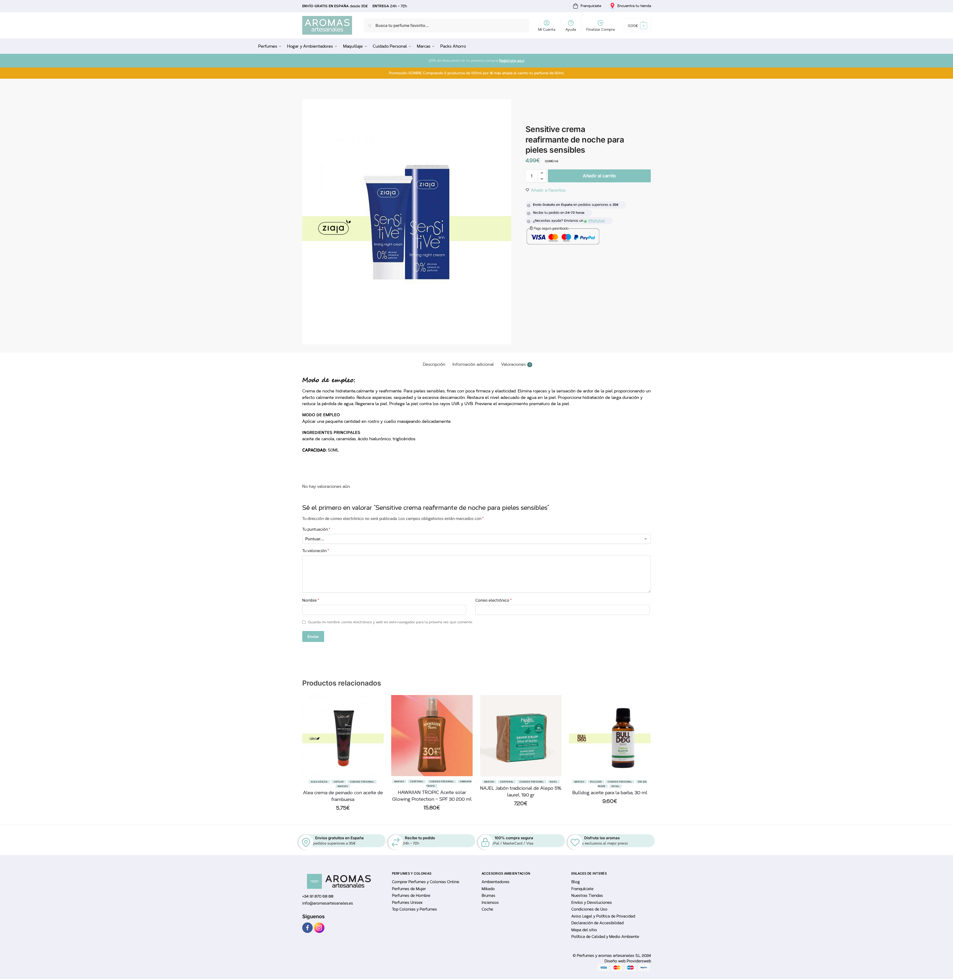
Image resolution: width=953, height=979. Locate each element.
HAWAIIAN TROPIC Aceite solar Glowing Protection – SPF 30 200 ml (432, 796)
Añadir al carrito (599, 175)
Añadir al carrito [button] (342, 820)
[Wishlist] (376, 720)
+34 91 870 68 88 (317, 896)
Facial (616, 786)
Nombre (310, 600)
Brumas (488, 895)
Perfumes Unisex (407, 902)
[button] (637, 25)
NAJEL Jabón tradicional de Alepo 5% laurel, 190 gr (520, 791)
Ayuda (570, 29)
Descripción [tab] (434, 364)
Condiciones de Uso (589, 909)
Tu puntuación (316, 529)
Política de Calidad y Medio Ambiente (605, 936)
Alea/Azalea (319, 781)
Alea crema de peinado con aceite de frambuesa (343, 796)
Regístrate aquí (511, 61)
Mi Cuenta (546, 29)
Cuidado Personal (362, 781)
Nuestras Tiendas (587, 895)
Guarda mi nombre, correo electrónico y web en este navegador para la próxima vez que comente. (390, 622)
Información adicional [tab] (473, 364)
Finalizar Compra (600, 29)
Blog (575, 882)
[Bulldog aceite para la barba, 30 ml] (610, 735)
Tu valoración (315, 551)
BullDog (596, 781)
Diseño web (615, 961)
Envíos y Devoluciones (591, 902)
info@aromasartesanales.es (327, 903)
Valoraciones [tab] (516, 364)
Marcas (343, 786)
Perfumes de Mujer (409, 889)
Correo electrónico (493, 600)
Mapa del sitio (584, 930)
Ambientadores (496, 882)
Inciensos (490, 902)
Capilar (339, 781)
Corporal (417, 781)
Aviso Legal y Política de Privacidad (603, 916)
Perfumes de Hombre (411, 895)
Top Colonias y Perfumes (414, 909)
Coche (487, 909)
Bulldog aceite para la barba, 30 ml (609, 792)
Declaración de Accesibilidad (597, 923)
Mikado (488, 889)
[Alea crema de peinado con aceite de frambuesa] (343, 735)
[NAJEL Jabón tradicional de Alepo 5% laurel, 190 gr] (521, 735)
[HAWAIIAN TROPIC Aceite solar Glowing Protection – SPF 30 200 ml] (432, 735)
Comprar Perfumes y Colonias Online (425, 882)
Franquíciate (582, 889)
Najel (553, 781)
